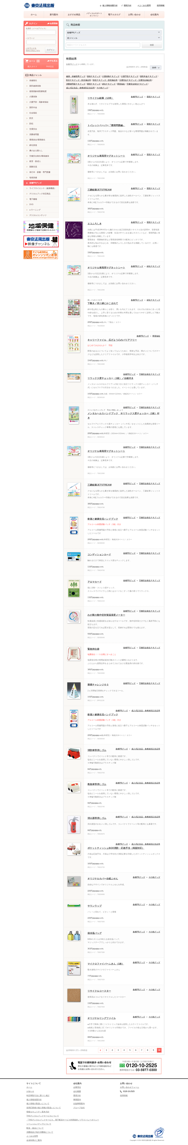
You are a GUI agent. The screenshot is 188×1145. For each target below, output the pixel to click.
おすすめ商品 (74, 14)
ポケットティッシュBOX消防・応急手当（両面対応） (116, 848)
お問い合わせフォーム (129, 1087)
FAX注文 (50, 66)
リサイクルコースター (99, 991)
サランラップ (95, 906)
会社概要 (77, 1091)
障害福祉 (121, 84)
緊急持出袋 (93, 649)
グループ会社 (79, 1108)
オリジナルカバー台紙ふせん (103, 878)
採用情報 (160, 5)
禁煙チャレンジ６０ (98, 684)
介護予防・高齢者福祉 (38, 102)
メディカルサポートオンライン (94, 14)
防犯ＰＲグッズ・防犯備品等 (105, 80)
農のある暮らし (36, 150)
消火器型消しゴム (97, 818)
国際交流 (33, 167)
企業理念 (77, 1087)
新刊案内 (54, 14)
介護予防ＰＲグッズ (129, 76)
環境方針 (127, 5)
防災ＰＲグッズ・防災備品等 (78, 80)
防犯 (31, 123)
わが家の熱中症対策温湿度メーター (106, 615)
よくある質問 (32, 1136)
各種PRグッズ (71, 64)
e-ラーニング (35, 210)
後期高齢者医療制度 (38, 91)
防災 (31, 118)
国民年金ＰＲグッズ (148, 76)
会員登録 (54, 23)
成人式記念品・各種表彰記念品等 (80, 88)
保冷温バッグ (95, 933)
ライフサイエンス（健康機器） (42, 188)
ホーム (34, 14)
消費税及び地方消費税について (39, 1132)
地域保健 (33, 177)
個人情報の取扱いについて (37, 1103)
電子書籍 (33, 199)
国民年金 (33, 107)
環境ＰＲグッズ (93, 84)
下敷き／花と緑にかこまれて (103, 303)
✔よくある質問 (144, 5)
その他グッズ (102, 88)
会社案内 (154, 14)
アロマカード (95, 582)
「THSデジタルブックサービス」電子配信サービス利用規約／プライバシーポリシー (62, 1120)
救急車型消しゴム (97, 784)
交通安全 (33, 129)
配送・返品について (35, 1128)
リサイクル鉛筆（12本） (101, 98)
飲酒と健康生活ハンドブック (103, 519)
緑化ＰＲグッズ (108, 84)
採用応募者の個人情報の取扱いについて (43, 1108)
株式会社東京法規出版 (39, 5)
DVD (31, 204)
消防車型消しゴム (97, 750)
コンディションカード (99, 554)
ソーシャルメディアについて (38, 1124)
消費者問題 (34, 134)
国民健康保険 (35, 86)
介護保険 (33, 96)
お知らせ (30, 1091)
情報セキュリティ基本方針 (37, 1112)
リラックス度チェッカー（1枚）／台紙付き (111, 378)
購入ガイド (32, 66)
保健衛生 (33, 80)
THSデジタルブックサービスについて (42, 1116)
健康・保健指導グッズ (75, 76)
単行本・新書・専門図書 (39, 172)
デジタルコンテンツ (38, 215)
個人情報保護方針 (110, 5)
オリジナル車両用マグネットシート (106, 156)
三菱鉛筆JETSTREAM (99, 189)
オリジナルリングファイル (102, 1018)
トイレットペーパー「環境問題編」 (106, 125)
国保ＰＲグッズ (93, 76)
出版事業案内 (79, 1103)
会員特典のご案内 (34, 1140)
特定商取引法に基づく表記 (37, 1095)
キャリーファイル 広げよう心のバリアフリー (112, 340)
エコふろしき (95, 223)
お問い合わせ (134, 14)
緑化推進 (33, 145)
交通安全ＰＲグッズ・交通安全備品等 (135, 80)
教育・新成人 (35, 161)
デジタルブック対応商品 (39, 194)
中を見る (54, 61)
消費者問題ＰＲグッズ (75, 84)
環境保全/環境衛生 (37, 140)
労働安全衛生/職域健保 (39, 156)
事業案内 (77, 1100)
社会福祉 (33, 113)
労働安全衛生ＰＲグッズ (137, 84)
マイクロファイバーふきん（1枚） (106, 964)
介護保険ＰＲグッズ (110, 76)
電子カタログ (114, 14)
